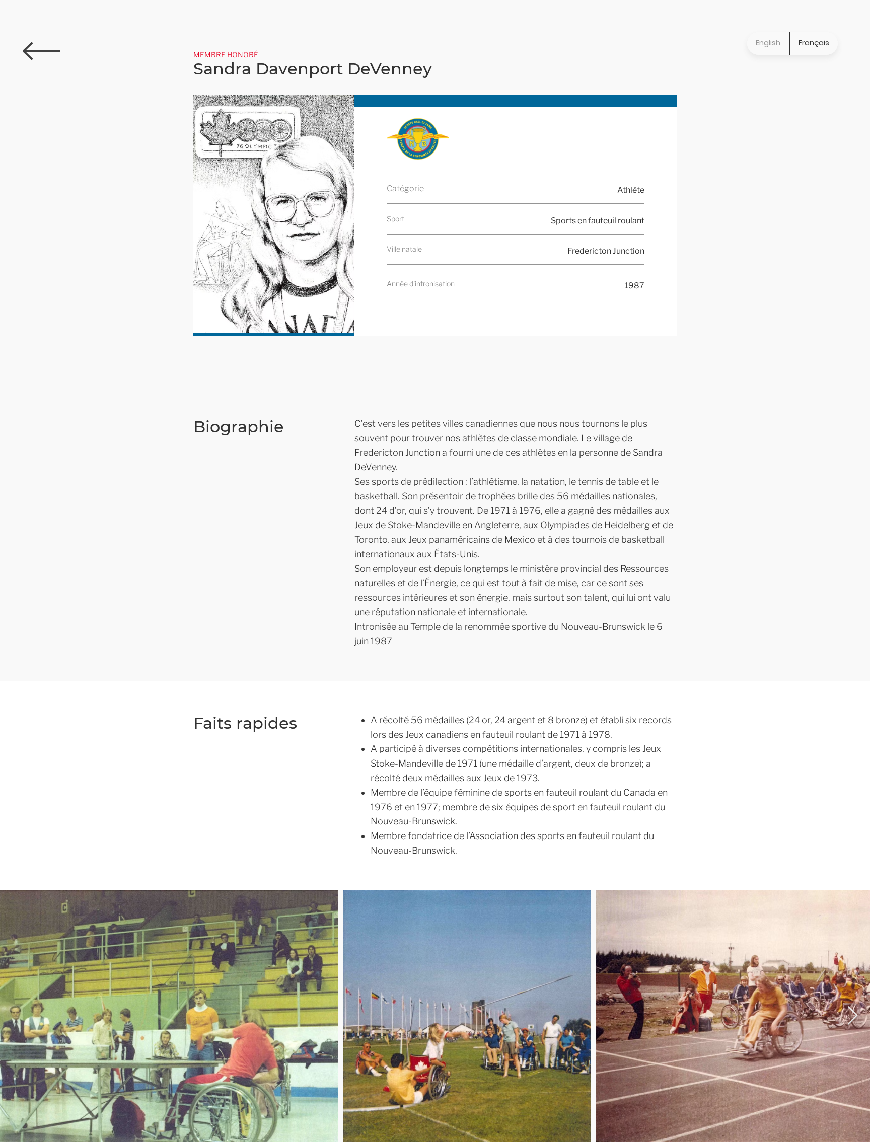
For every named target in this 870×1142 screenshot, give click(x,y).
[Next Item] (852, 1016)
